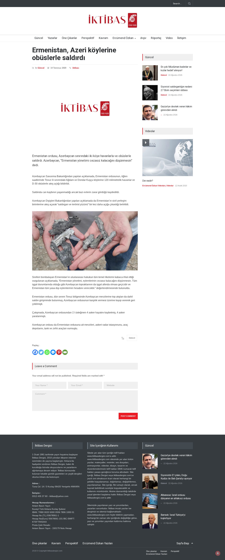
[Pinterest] (59, 352)
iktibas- (75, 68)
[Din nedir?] (167, 157)
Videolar (170, 186)
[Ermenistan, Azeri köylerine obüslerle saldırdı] (85, 108)
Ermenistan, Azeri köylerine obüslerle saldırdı (74, 54)
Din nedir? (147, 180)
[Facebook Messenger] (53, 352)
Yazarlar (52, 38)
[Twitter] (41, 352)
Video (169, 38)
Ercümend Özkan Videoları (153, 186)
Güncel (38, 38)
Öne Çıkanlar (69, 38)
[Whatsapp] (47, 352)
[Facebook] (35, 352)
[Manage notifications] (217, 553)
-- (161, 115)
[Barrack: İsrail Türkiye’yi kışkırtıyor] (150, 521)
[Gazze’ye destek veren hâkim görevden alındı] (150, 112)
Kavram (103, 38)
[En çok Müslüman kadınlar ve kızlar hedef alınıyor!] (150, 72)
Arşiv (143, 38)
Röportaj (156, 38)
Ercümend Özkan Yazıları (98, 543)
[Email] (65, 352)
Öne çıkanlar (39, 543)
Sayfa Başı (182, 543)
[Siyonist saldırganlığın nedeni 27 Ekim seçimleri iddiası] (150, 92)
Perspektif (88, 38)
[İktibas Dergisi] (112, 22)
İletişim (181, 38)
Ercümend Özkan (123, 38)
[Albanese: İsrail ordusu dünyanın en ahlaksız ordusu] (150, 501)
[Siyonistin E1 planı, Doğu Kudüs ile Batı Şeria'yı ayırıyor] (150, 481)
